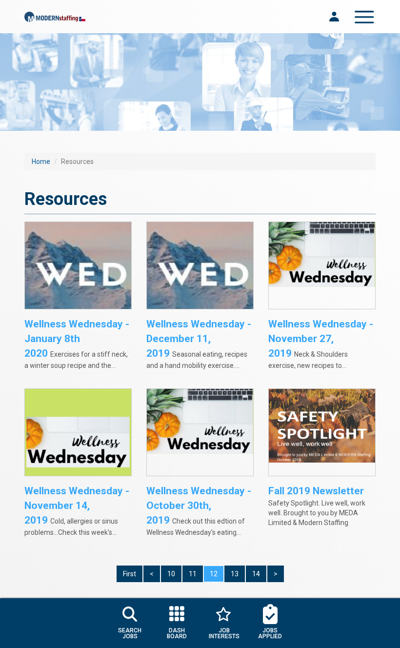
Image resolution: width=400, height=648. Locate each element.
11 (193, 574)
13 (235, 574)
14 (256, 574)
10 (171, 574)
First (129, 574)
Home (41, 161)
